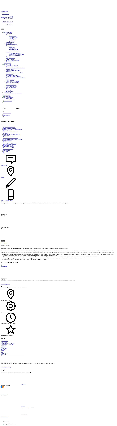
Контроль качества (10, 58)
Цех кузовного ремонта (14, 50)
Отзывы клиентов (10, 42)
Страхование (7, 92)
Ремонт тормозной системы (12, 82)
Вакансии (8, 56)
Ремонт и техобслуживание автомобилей (15, 68)
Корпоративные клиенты (12, 65)
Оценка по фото (4, 416)
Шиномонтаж (9, 88)
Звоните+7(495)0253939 (5, 13)
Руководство (11, 47)
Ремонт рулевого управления (12, 81)
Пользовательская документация (16, 54)
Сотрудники (9, 45)
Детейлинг (8, 71)
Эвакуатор (8, 90)
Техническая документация (15, 55)
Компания (9, 32)
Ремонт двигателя (10, 79)
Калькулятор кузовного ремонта (13, 76)
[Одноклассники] (3, 387)
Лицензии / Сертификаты (12, 44)
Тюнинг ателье (9, 74)
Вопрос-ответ (9, 98)
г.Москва (11, 16)
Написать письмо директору (12, 60)
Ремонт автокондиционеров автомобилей (15, 77)
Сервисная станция (13, 49)
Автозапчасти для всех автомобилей (14, 72)
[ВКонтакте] (1, 387)
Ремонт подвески (10, 80)
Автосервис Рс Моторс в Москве (38, 390)
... (3, 31)
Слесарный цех (12, 39)
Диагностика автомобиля (12, 75)
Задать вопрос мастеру (6, 367)
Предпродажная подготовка (12, 66)
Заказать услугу (4, 242)
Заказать (3, 284)
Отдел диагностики (13, 37)
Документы (8, 52)
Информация (10, 97)
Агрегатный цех (12, 38)
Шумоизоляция (9, 91)
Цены (8, 95)
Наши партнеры (9, 61)
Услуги (9, 64)
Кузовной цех (12, 41)
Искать (17, 108)
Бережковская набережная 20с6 (7, 17)
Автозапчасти (7, 63)
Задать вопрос (12, 99)
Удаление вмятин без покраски (13, 70)
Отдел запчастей (12, 36)
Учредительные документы (15, 53)
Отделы (8, 34)
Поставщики (9, 43)
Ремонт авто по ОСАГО (11, 86)
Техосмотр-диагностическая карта (14, 93)
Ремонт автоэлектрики (11, 85)
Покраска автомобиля (11, 87)
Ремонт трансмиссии (11, 83)
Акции (9, 96)
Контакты (9, 101)
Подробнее (7, 284)
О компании (9, 33)
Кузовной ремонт (10, 69)
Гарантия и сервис (10, 59)
